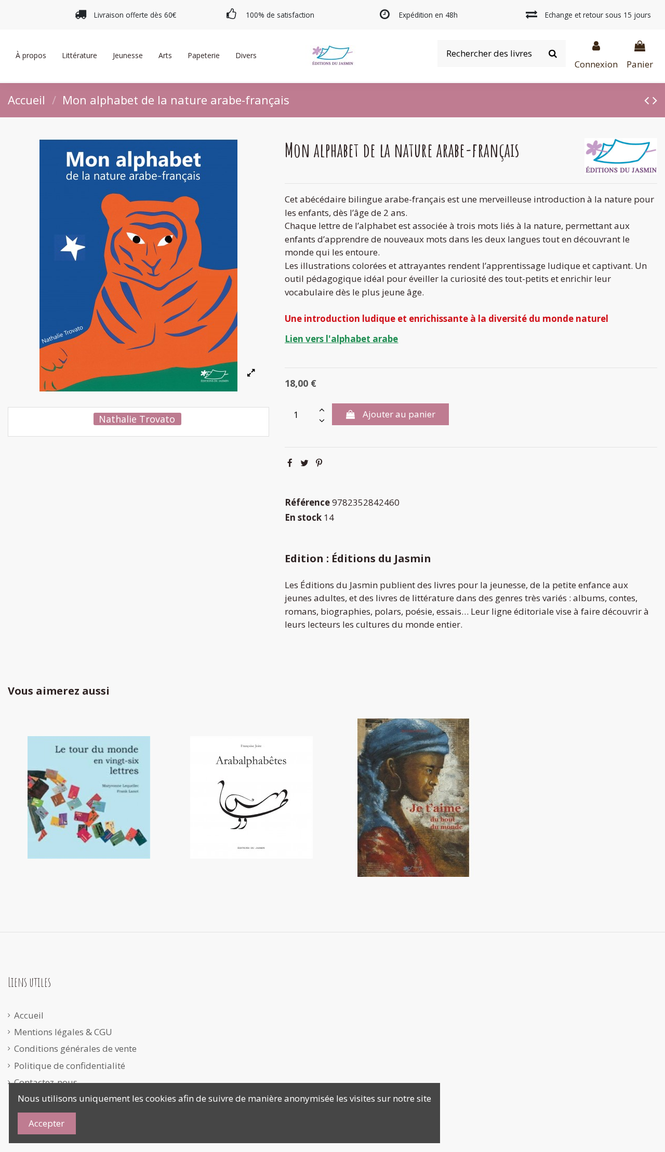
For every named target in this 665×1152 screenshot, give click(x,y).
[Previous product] (648, 100)
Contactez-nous (45, 1082)
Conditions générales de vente (75, 1048)
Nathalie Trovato (137, 419)
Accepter (46, 1123)
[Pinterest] (319, 463)
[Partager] (289, 463)
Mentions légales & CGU (63, 1032)
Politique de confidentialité (69, 1066)
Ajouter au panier (399, 414)
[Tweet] (304, 463)
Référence (307, 502)
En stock (303, 517)
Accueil (29, 1015)
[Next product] (655, 100)
